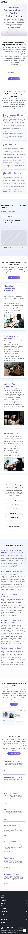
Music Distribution (19, 930)
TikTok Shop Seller (7, 930)
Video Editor (13, 930)
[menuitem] (14, 895)
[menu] (14, 908)
